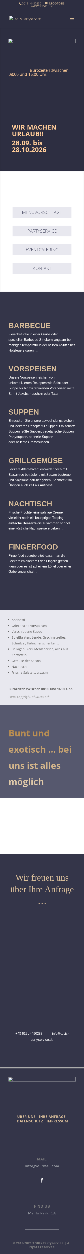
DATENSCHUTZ (30, 1121)
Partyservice (42, 231)
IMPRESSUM (57, 1121)
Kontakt (42, 268)
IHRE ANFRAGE (52, 1116)
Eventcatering (42, 250)
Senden (61, 1016)
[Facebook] (42, 1180)
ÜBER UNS (26, 1116)
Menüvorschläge (42, 212)
